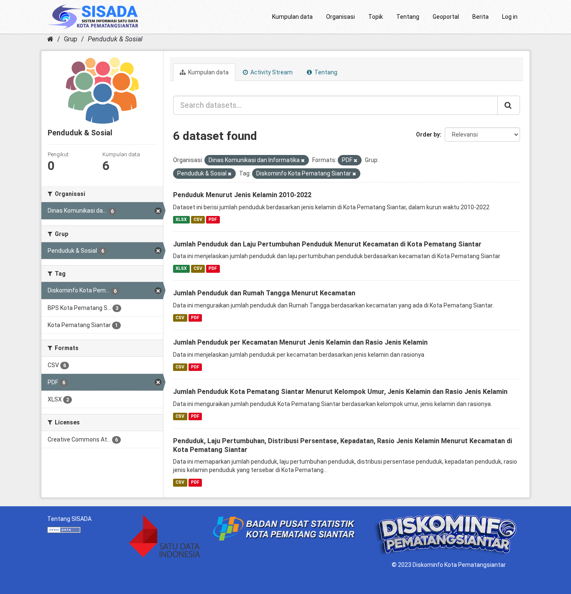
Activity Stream (271, 72)
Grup (70, 39)
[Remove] (303, 160)
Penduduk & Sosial (115, 39)
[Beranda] (50, 39)
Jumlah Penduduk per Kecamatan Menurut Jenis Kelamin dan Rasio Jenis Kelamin (300, 342)
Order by (428, 134)
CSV (198, 219)
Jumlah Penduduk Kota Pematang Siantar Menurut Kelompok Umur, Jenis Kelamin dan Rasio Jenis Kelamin (340, 392)
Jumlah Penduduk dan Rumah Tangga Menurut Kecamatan (264, 293)
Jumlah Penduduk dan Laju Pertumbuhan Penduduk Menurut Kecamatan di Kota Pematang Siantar (327, 244)
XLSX (181, 219)
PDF (213, 219)
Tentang (407, 16)
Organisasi (340, 16)
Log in (509, 16)
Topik (375, 16)
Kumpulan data (292, 16)
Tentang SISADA (69, 518)
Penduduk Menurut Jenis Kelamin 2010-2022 (242, 195)
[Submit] (508, 105)
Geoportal (446, 16)
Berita (480, 16)
